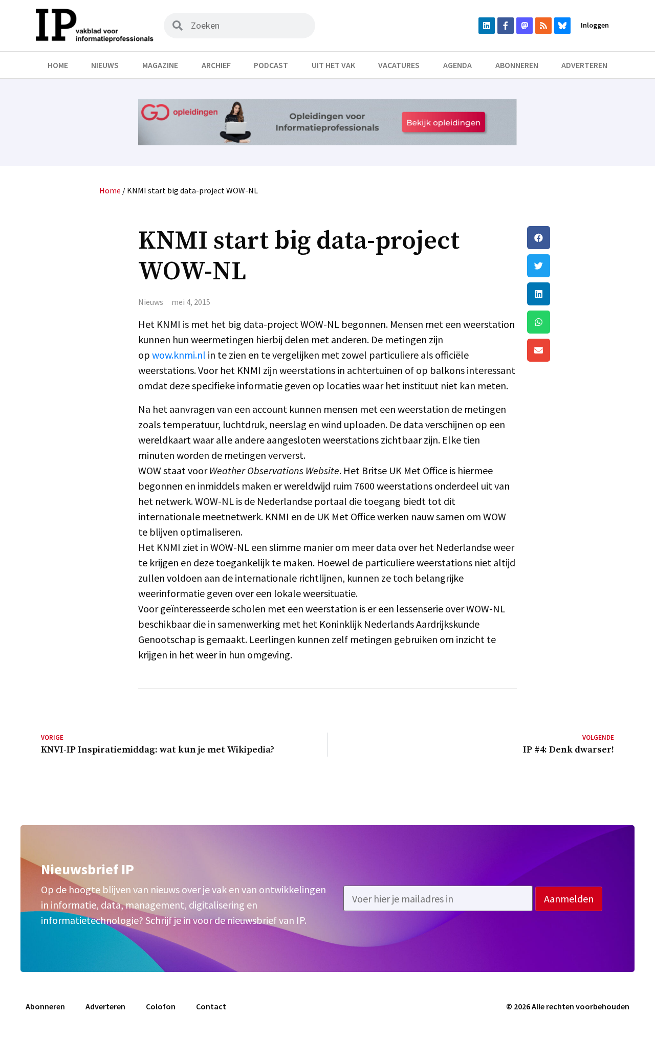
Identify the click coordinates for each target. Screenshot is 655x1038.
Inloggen (595, 25)
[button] (570, 237)
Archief (216, 65)
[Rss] (543, 25)
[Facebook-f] (505, 25)
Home (58, 65)
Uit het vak (333, 65)
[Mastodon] (524, 25)
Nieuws (105, 65)
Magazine (160, 65)
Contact (211, 1006)
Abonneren (516, 65)
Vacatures (399, 65)
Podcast (271, 65)
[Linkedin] (486, 25)
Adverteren (584, 65)
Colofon (161, 1006)
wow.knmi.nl (179, 354)
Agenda (457, 65)
